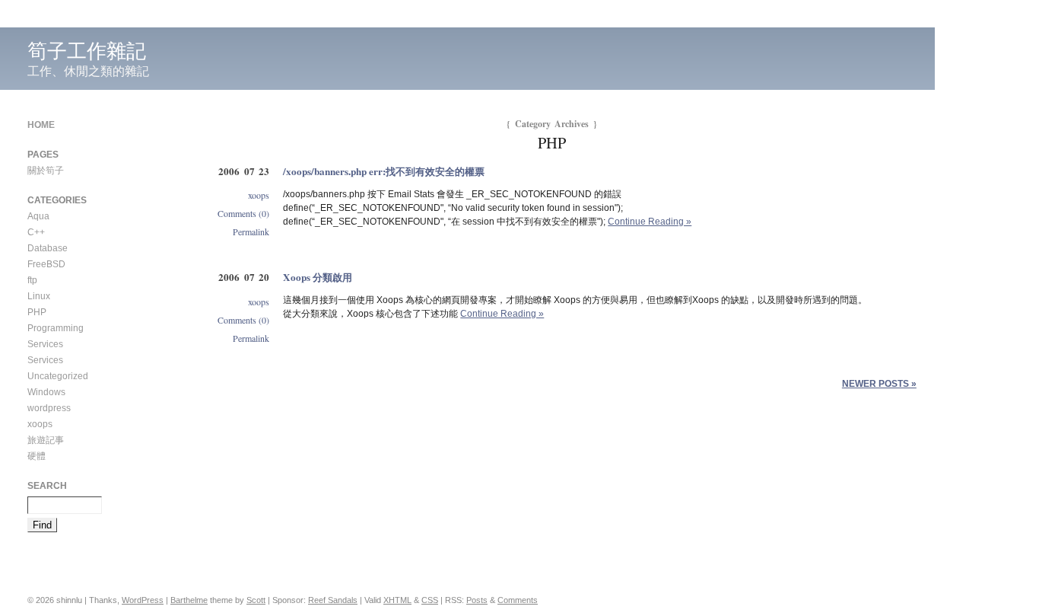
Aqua (38, 216)
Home (41, 125)
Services (45, 344)
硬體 (36, 456)
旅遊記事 (45, 440)
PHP (36, 312)
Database (47, 248)
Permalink (251, 231)
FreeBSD (46, 264)
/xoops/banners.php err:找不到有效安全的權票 (384, 171)
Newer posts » (879, 383)
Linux (38, 296)
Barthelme (189, 600)
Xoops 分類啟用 (317, 277)
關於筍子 (45, 170)
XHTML (397, 600)
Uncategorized (57, 376)
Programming (55, 328)
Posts (477, 600)
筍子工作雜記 (86, 51)
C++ (36, 232)
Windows (46, 392)
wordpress (49, 408)
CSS (429, 600)
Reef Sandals (332, 600)
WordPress (143, 600)
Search (47, 485)
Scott (255, 600)
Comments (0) (243, 213)
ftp (32, 280)
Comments (517, 600)
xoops (258, 195)
